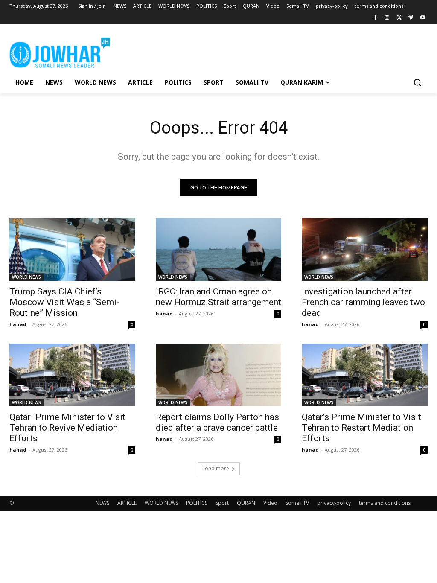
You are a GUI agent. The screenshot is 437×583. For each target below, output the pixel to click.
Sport (222, 503)
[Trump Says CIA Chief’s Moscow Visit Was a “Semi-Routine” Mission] (72, 249)
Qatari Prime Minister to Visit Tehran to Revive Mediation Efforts (67, 427)
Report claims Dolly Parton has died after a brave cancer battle (217, 422)
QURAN (246, 503)
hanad (17, 324)
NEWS (102, 503)
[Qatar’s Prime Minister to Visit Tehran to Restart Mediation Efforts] (365, 375)
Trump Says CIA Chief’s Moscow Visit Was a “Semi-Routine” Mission (64, 302)
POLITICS (196, 503)
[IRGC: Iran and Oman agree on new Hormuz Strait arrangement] (219, 249)
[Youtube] (423, 18)
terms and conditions (385, 503)
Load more (215, 468)
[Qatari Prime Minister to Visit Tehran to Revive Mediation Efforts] (72, 375)
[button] (417, 82)
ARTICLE (127, 503)
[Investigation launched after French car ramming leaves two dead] (365, 249)
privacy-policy (334, 503)
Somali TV (297, 503)
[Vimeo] (411, 18)
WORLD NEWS (26, 277)
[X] (399, 18)
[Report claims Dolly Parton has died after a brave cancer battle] (219, 375)
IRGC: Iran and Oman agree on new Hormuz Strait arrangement (218, 296)
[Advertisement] (209, 51)
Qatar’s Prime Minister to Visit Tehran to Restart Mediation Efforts (361, 427)
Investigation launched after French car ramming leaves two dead (363, 302)
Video (270, 503)
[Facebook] (375, 18)
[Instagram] (387, 18)
